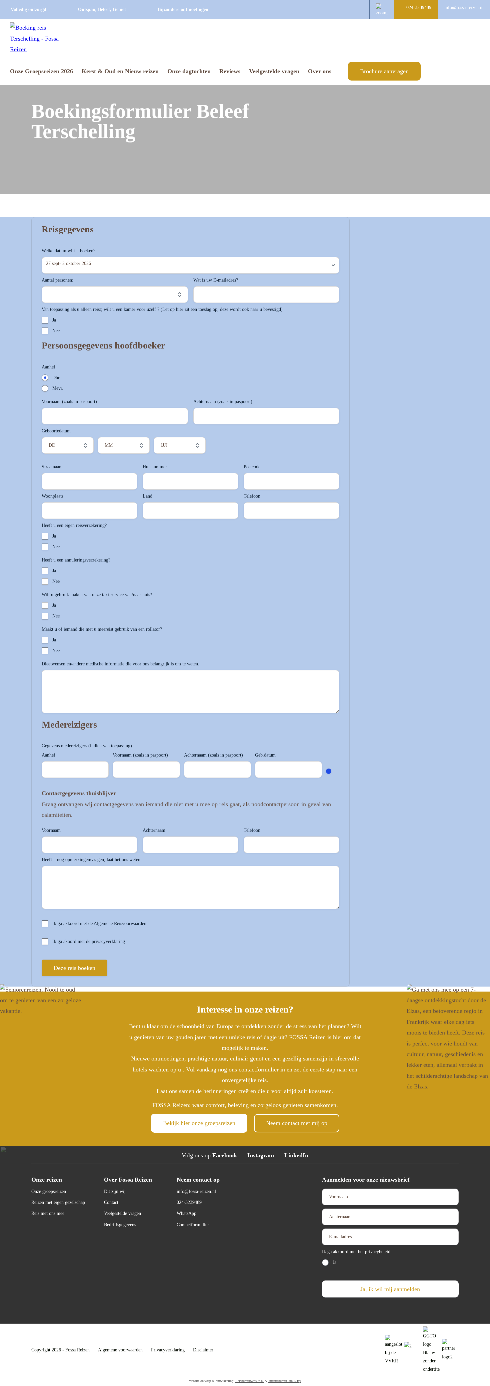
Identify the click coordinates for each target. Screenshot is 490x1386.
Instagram (260, 1155)
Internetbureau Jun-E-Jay (284, 1381)
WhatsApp (186, 1213)
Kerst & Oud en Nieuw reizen (120, 71)
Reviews (229, 71)
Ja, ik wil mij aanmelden (390, 1289)
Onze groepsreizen (48, 1191)
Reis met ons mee (47, 1213)
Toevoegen (328, 771)
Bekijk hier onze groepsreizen (199, 1123)
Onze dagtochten (189, 71)
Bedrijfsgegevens (120, 1224)
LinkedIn (296, 1155)
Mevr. (57, 388)
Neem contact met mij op (296, 1123)
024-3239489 (418, 7)
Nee (56, 330)
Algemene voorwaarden (120, 1349)
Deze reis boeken (74, 968)
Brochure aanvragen (384, 71)
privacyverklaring (108, 941)
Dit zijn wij (115, 1191)
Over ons (319, 71)
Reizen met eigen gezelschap (58, 1202)
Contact (111, 1202)
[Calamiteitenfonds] (412, 1350)
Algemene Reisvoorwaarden (120, 923)
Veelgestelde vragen (274, 71)
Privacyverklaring (168, 1349)
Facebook (224, 1155)
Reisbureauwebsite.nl (249, 1381)
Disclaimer (203, 1349)
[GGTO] (450, 1350)
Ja (54, 320)
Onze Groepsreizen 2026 (41, 71)
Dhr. (56, 377)
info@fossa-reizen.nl (464, 7)
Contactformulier (193, 1224)
